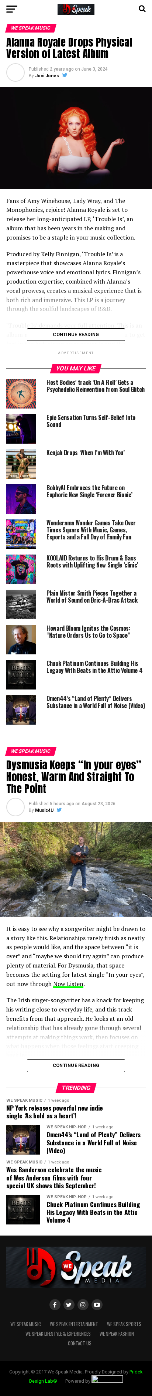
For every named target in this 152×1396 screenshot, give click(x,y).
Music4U (44, 810)
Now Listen (68, 984)
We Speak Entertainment (74, 1324)
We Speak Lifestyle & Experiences (58, 1333)
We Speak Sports (124, 1324)
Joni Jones (47, 75)
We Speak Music (25, 1324)
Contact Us (79, 1343)
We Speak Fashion (117, 1333)
